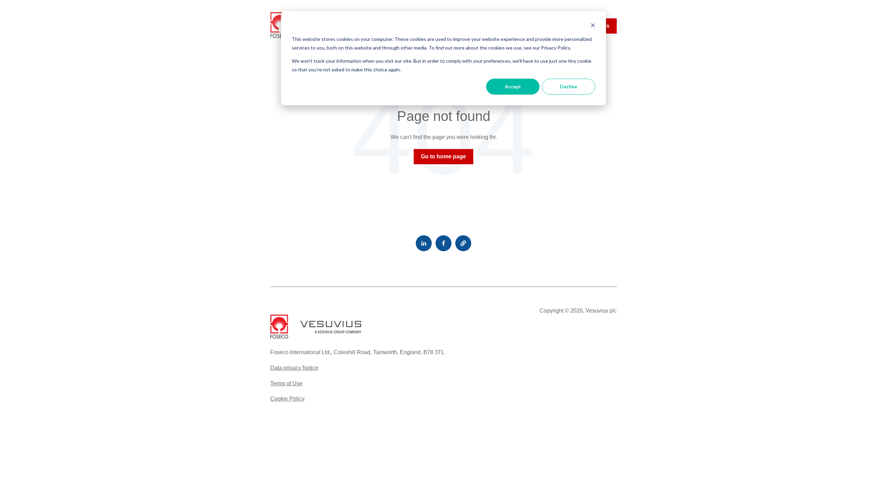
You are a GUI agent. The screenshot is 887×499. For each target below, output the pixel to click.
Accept (513, 86)
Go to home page (443, 156)
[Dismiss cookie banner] (592, 26)
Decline (568, 86)
